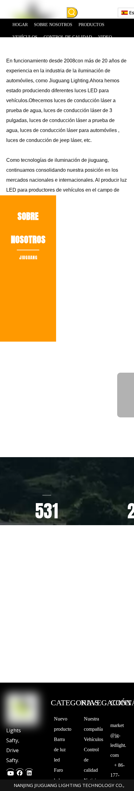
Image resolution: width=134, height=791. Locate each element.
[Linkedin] (29, 771)
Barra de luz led (60, 749)
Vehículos (93, 739)
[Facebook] (19, 771)
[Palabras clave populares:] (72, 12)
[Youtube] (10, 771)
